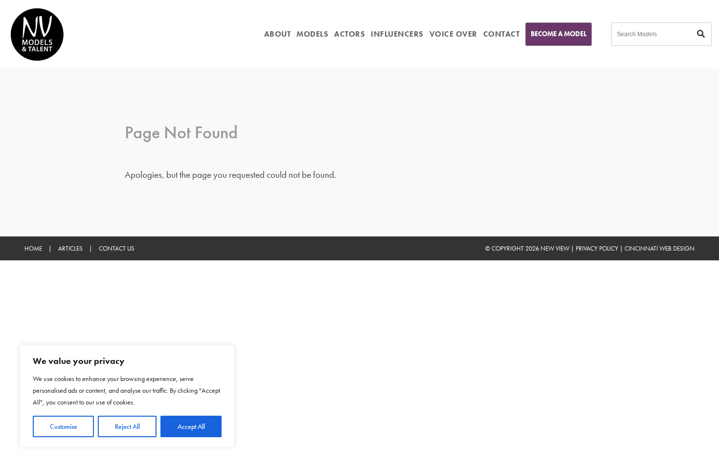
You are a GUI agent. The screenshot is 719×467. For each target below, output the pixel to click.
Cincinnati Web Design (660, 248)
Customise (63, 426)
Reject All (127, 426)
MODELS (312, 34)
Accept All (191, 426)
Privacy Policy (597, 248)
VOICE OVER (453, 34)
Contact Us (117, 248)
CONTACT (501, 34)
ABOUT (277, 34)
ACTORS (349, 34)
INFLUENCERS (397, 34)
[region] (127, 396)
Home (33, 248)
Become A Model (558, 33)
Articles (70, 248)
